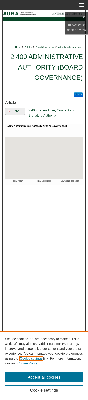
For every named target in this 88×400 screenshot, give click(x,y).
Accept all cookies (44, 377)
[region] (44, 365)
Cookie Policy (27, 363)
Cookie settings (31, 358)
